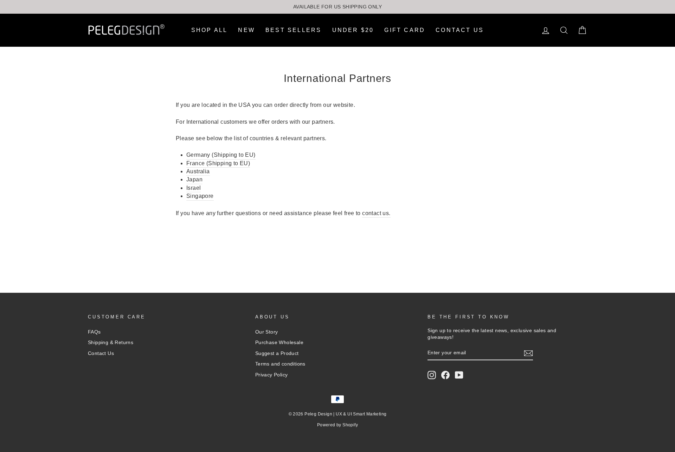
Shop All (209, 30)
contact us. (376, 213)
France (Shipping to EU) (218, 163)
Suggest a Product (277, 353)
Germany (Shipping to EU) (221, 155)
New (246, 30)
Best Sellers (293, 30)
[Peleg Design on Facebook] (445, 375)
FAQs (94, 332)
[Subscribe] (528, 353)
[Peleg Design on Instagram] (432, 375)
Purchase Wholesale (279, 342)
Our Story (266, 332)
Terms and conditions (280, 364)
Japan (194, 179)
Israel (193, 188)
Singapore (200, 196)
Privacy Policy (271, 374)
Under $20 (353, 30)
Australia (198, 171)
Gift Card (404, 30)
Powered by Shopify (337, 424)
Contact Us (460, 30)
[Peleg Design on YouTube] (459, 375)
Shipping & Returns (110, 342)
